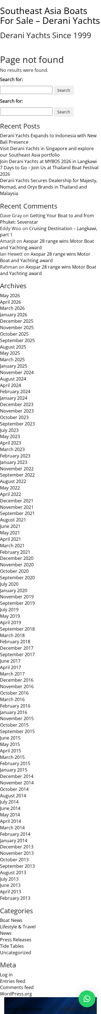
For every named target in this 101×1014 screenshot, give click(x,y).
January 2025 (13, 366)
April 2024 (10, 385)
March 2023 (12, 449)
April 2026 (10, 302)
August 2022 (13, 481)
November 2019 (17, 597)
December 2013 (16, 847)
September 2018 (17, 629)
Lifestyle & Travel (18, 927)
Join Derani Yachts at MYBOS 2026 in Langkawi (48, 161)
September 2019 (17, 603)
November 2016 (17, 686)
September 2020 (17, 577)
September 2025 (17, 340)
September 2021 (17, 513)
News (6, 933)
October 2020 (14, 571)
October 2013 (14, 860)
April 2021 (10, 539)
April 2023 (10, 443)
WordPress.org (16, 994)
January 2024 (13, 398)
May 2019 (10, 616)
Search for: (11, 79)
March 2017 (12, 674)
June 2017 (10, 661)
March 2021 (12, 546)
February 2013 (15, 898)
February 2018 (15, 641)
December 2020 (16, 558)
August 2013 (13, 872)
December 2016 (16, 680)
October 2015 (14, 725)
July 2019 (9, 609)
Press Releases (15, 940)
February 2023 (15, 456)
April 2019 (10, 622)
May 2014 (10, 815)
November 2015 (17, 718)
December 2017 (16, 648)
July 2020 (9, 584)
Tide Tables (12, 946)
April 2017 (10, 667)
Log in (6, 975)
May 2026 (10, 295)
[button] (87, 998)
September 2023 (17, 424)
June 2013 (10, 885)
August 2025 (13, 347)
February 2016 (15, 706)
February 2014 (15, 834)
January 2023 (13, 462)
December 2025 (16, 321)
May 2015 (10, 744)
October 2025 (14, 334)
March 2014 (12, 828)
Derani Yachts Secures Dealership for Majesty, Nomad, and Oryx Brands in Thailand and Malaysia (48, 186)
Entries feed (12, 981)
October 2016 (14, 693)
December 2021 (16, 501)
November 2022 (17, 469)
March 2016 (12, 699)
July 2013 (9, 879)
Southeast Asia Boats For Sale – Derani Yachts (50, 15)
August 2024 (13, 379)
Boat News (11, 920)
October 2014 (14, 789)
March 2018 (12, 635)
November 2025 (17, 327)
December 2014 (16, 776)
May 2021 (10, 533)
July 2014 (9, 802)
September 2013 (17, 866)
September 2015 (17, 731)
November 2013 (17, 853)
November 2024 (17, 372)
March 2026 (12, 308)
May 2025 (10, 353)
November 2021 (17, 507)
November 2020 (17, 565)
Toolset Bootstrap (23, 1009)
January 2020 (13, 590)
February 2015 (15, 763)
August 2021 (13, 520)
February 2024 (15, 391)
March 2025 (12, 359)
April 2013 (10, 892)
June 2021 (10, 526)
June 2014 (10, 808)
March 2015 (12, 757)
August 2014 (13, 796)
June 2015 (10, 738)
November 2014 (17, 783)
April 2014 (10, 821)
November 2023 (17, 411)
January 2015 (13, 770)
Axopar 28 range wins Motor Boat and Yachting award (45, 257)
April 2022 (10, 494)
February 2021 (15, 552)
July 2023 (9, 430)
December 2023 (16, 404)
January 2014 (13, 840)
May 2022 (10, 488)
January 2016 (13, 712)
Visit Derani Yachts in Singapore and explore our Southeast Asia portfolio (47, 151)
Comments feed (17, 987)
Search (63, 90)
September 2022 (17, 475)
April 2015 (10, 751)
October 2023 (14, 417)
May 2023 (10, 436)
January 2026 (13, 315)
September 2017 (17, 654)
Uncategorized (15, 952)
